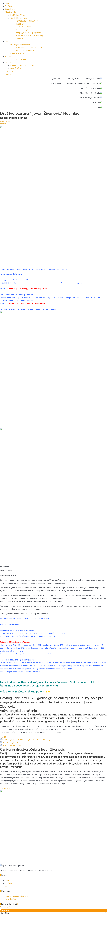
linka (48, 691)
